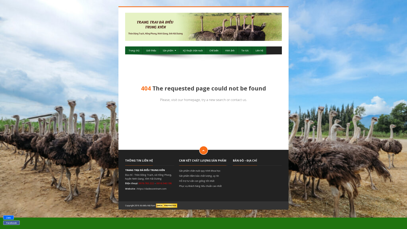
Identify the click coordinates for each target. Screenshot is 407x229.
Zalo (8, 217)
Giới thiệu (151, 50)
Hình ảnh (230, 50)
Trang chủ (133, 50)
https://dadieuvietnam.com (151, 188)
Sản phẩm (168, 50)
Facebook (11, 222)
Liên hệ (259, 50)
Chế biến (213, 50)
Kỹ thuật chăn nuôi (193, 50)
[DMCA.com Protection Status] (166, 205)
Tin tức (245, 50)
